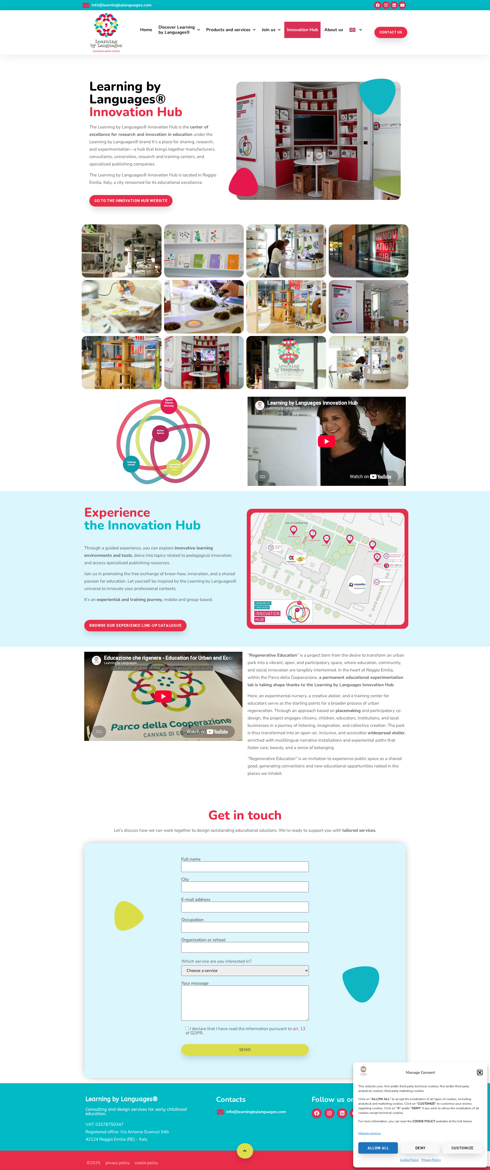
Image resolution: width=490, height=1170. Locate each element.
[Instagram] (386, 5)
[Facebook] (378, 5)
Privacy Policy (431, 1160)
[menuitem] (355, 30)
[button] (479, 1072)
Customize (462, 1148)
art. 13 (299, 1029)
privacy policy (117, 1163)
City (185, 879)
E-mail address (195, 899)
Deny (420, 1148)
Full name (191, 859)
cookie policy (146, 1163)
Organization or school (203, 940)
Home (146, 30)
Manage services (369, 1133)
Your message (195, 983)
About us (333, 30)
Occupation (192, 920)
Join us (268, 30)
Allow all (378, 1148)
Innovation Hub (302, 30)
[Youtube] (402, 5)
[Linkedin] (394, 5)
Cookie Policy (409, 1160)
